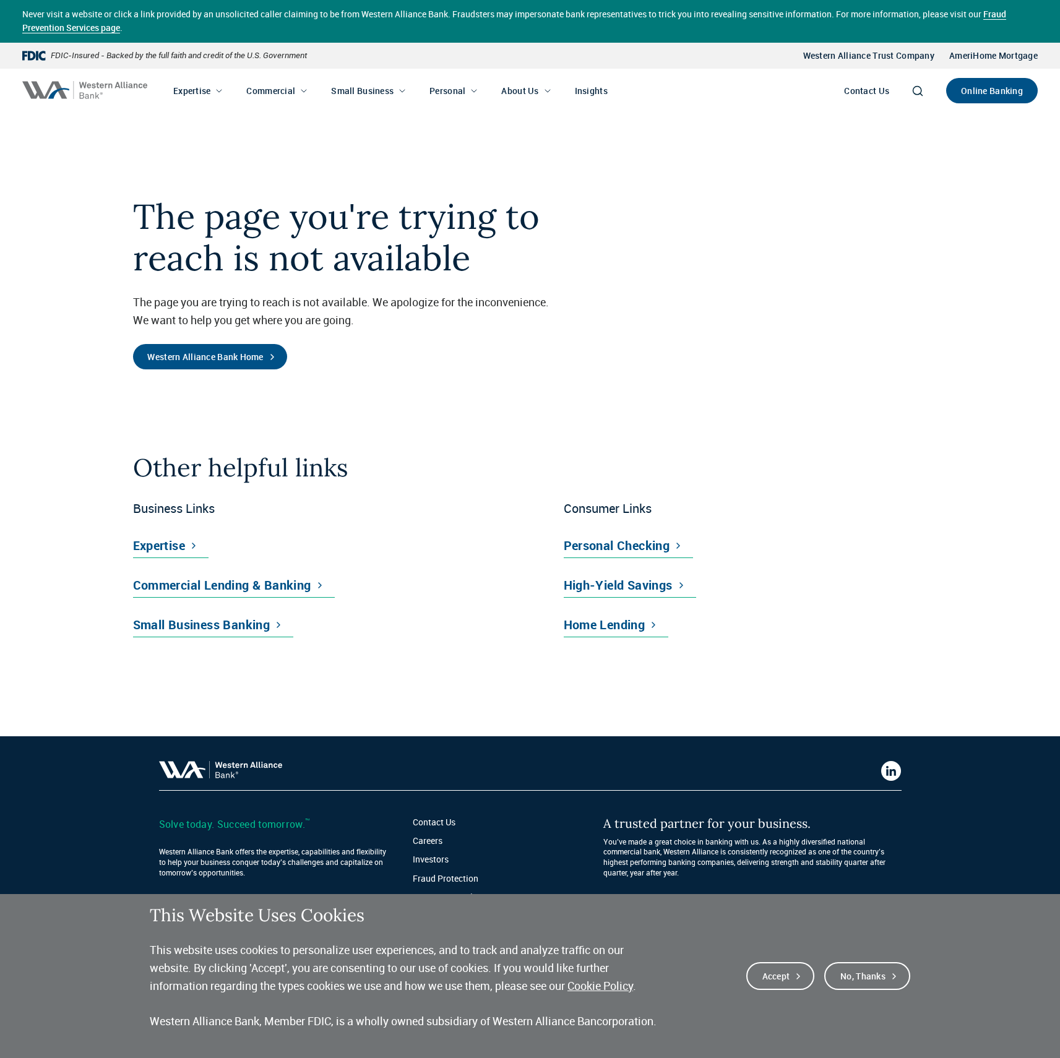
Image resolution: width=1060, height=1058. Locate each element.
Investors (431, 859)
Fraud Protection (445, 878)
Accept (776, 976)
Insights (591, 91)
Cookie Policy (600, 985)
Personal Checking (617, 545)
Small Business (362, 91)
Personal (447, 91)
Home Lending (604, 624)
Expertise (192, 91)
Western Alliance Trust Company (868, 55)
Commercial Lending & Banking (222, 585)
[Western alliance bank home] (84, 90)
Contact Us (866, 91)
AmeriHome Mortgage (993, 55)
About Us (519, 91)
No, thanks (862, 976)
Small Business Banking (201, 624)
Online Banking (992, 91)
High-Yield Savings (618, 585)
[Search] (917, 91)
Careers (427, 840)
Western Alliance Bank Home (205, 357)
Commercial (270, 91)
